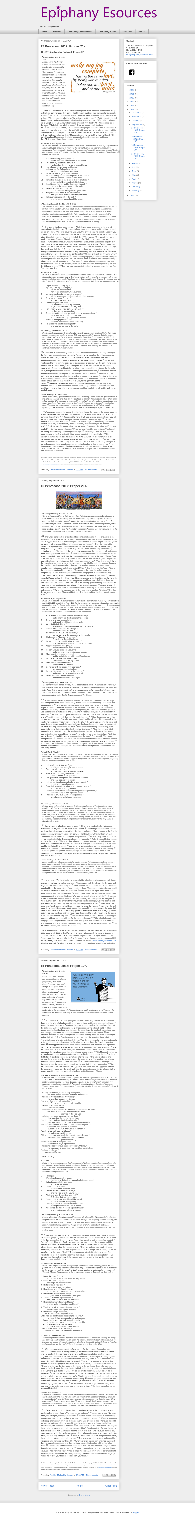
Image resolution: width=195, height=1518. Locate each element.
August (135, 163)
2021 (132, 94)
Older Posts (111, 1486)
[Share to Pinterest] (113, 470)
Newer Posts (47, 1486)
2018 (132, 105)
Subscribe (127, 32)
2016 (132, 195)
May (134, 175)
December (137, 113)
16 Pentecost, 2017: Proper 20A (64, 486)
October (136, 120)
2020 (132, 98)
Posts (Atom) (84, 1495)
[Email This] (102, 470)
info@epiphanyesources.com (139, 54)
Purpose (57, 32)
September (137, 124)
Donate (141, 32)
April (134, 179)
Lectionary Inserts (107, 32)
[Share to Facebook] (111, 470)
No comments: (91, 470)
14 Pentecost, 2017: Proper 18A (138, 156)
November (137, 117)
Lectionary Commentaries (80, 32)
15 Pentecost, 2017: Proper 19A (64, 966)
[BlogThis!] (105, 470)
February (136, 186)
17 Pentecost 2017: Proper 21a (63, 46)
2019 (132, 101)
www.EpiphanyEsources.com (51, 464)
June (134, 171)
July (134, 167)
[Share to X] (108, 470)
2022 (132, 90)
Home (44, 32)
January (136, 190)
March (135, 183)
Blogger (135, 1512)
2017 (132, 109)
